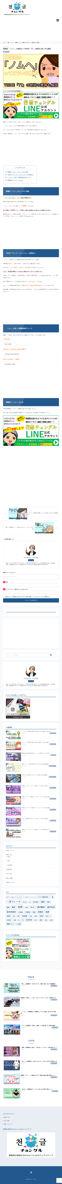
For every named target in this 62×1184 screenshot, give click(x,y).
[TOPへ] (31, 1172)
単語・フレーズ (10, 42)
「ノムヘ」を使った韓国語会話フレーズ (19, 177)
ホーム (4, 42)
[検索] (51, 655)
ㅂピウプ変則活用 (42, 897)
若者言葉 (29, 920)
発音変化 (9, 920)
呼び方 (33, 907)
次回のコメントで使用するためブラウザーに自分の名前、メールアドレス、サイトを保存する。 (27, 596)
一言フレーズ (14, 901)
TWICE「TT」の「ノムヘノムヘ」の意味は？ (20, 174)
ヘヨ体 (26, 897)
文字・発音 (9, 873)
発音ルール (48, 916)
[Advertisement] (22, 28)
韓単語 (51, 920)
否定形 (26, 907)
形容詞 (40, 912)
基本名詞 (51, 907)
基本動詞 (41, 907)
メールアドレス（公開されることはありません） (17, 589)
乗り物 (24, 902)
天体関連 (20, 912)
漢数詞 (35, 916)
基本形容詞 (11, 912)
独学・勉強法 (10, 878)
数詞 (14, 916)
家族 (34, 912)
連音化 (46, 920)
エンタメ (19, 897)
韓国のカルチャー (11, 882)
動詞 (13, 907)
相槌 (15, 920)
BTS (8, 897)
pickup (12, 897)
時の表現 (10, 865)
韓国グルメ (10, 924)
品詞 (9, 856)
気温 (31, 916)
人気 (29, 902)
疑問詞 (41, 916)
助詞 (48, 902)
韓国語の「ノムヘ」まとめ (15, 180)
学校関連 (27, 912)
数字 (9, 860)
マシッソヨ (32, 897)
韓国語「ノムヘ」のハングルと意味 (17, 172)
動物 (8, 907)
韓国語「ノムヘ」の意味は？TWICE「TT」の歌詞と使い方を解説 (27, 42)
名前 (7, 582)
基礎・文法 (9, 854)
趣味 (41, 920)
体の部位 (36, 902)
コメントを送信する (31, 600)
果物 (18, 916)
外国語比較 (9, 869)
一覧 (52, 897)
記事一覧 (31, 560)
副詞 (42, 902)
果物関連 (24, 916)
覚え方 (35, 920)
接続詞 (8, 916)
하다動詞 (19, 924)
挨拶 (47, 912)
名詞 (20, 906)
